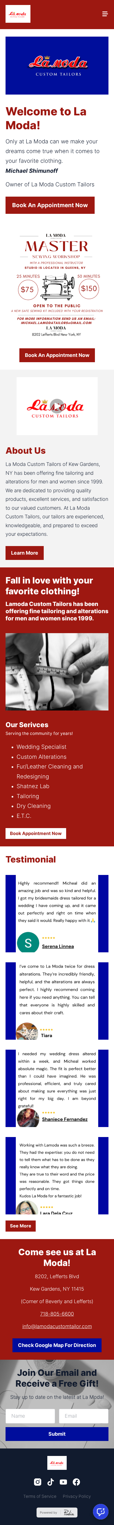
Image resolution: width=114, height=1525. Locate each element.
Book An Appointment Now (50, 205)
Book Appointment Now (36, 833)
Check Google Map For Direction (57, 1345)
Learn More (24, 553)
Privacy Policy (77, 1496)
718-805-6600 (57, 1314)
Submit (57, 1434)
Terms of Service (39, 1496)
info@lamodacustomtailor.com (57, 1326)
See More (20, 1226)
